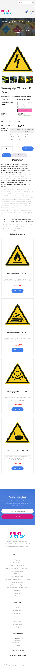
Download (17, 590)
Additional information (19, 155)
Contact (17, 596)
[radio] (25, 103)
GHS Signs (17, 574)
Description (6, 155)
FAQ (17, 619)
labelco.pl (30, 664)
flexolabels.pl (19, 664)
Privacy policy (17, 610)
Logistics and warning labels (17, 585)
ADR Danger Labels (17, 571)
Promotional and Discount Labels (17, 587)
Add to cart (27, 148)
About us (17, 593)
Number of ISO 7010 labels (8, 103)
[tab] (6, 155)
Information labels (17, 576)
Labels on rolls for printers (17, 565)
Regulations (17, 613)
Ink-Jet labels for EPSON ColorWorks (17, 568)
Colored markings (17, 582)
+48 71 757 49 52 (18, 650)
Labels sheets (17, 563)
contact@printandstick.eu (18, 655)
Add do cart (17, 291)
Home (17, 607)
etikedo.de (25, 664)
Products (17, 560)
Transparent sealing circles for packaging (17, 579)
